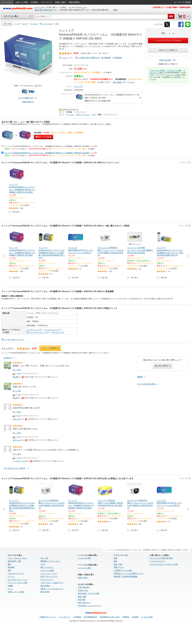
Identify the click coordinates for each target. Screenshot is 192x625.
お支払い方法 (83, 590)
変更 (115, 10)
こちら (84, 7)
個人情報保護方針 (90, 617)
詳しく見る (17, 370)
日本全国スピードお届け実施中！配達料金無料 (171, 7)
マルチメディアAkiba (157, 70)
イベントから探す (84, 568)
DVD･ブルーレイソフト (49, 576)
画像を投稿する (28, 102)
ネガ (94, 115)
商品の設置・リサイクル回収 (88, 593)
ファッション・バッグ (48, 573)
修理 (115, 558)
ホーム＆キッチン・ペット (17, 579)
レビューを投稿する (50, 348)
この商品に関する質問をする (89, 58)
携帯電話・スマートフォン (50, 561)
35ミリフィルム (83, 115)
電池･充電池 (45, 586)
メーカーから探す (84, 558)
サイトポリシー (64, 617)
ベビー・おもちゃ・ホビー (17, 558)
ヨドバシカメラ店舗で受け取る (161, 558)
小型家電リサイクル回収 (123, 570)
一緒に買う (16, 212)
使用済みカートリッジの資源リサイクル (129, 573)
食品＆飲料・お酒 (14, 561)
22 (110, 271)
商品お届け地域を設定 (43, 10)
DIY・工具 (44, 558)
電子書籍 (11, 567)
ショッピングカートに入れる (168, 40)
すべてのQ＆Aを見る (146, 384)
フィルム (70, 115)
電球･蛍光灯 (45, 592)
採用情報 (125, 617)
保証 (115, 561)
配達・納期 (82, 596)
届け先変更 (117, 82)
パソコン (11, 576)
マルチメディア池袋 (172, 75)
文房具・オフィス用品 (16, 592)
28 (22, 208)
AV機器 (10, 586)
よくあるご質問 (147, 617)
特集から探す (83, 577)
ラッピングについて (157, 561)
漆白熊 (15, 377)
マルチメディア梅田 (174, 70)
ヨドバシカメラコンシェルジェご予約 (164, 564)
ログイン (38, 7)
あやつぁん (17, 419)
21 (140, 269)
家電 (9, 570)
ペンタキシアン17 (19, 461)
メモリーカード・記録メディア (52, 582)
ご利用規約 (77, 617)
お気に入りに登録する (168, 50)
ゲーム (10, 589)
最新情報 (118, 58)
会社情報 (135, 617)
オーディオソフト (47, 579)
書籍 (9, 564)
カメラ (61, 112)
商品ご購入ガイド (84, 602)
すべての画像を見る (25, 98)
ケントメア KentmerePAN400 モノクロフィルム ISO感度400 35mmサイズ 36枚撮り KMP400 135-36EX (47, 153)
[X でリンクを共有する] (167, 26)
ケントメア (78, 86)
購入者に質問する (163, 366)
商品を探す (82, 599)
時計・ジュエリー (47, 567)
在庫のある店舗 (165, 60)
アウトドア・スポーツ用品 (17, 582)
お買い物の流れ (83, 587)
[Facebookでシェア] (181, 26)
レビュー (65, 58)
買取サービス (119, 567)
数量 (163, 33)
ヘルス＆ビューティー (16, 573)
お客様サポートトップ (48, 617)
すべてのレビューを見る (14, 468)
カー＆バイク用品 (47, 570)
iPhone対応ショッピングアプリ (89, 606)
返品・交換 (118, 564)
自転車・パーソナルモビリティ (52, 589)
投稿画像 (107, 58)
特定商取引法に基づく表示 (110, 617)
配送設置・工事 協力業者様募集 (125, 576)
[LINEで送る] (187, 26)
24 (140, 524)
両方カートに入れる (43, 137)
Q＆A (139, 377)
